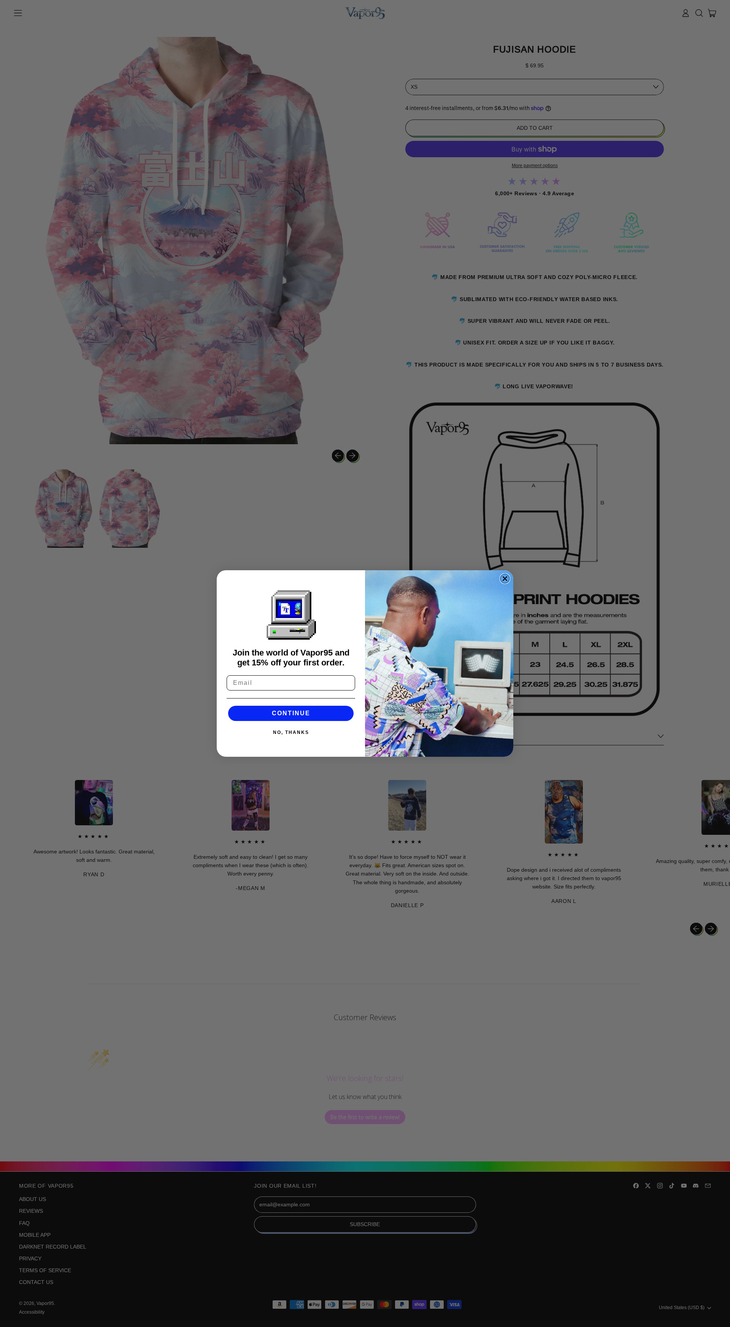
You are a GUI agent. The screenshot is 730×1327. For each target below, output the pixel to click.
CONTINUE (291, 713)
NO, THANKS (291, 732)
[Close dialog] (504, 578)
